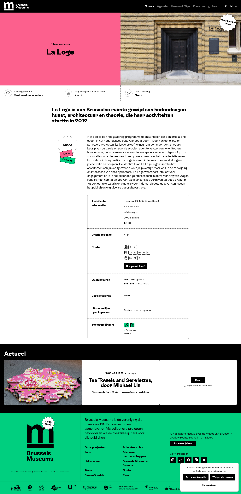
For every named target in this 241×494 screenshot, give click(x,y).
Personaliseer (209, 485)
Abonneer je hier (183, 443)
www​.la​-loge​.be (131, 217)
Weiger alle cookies (222, 477)
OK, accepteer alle (196, 477)
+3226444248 (131, 206)
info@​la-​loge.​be (131, 212)
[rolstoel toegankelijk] (126, 325)
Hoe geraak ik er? (135, 266)
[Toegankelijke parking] (132, 325)
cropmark (66, 472)
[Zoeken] (226, 6)
